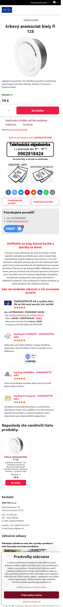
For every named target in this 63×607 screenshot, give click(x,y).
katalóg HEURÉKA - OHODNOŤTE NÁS (33, 374)
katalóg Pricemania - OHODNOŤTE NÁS (33, 397)
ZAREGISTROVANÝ (17, 315)
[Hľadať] (42, 10)
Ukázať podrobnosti (31, 601)
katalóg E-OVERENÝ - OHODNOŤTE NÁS (34, 335)
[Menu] (57, 10)
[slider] (19, 307)
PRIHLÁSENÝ (38, 315)
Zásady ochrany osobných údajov (31, 587)
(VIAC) (39, 318)
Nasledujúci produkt (43, 201)
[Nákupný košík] (50, 10)
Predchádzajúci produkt (15, 201)
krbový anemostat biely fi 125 (15, 458)
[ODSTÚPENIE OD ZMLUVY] (41, 182)
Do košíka (38, 110)
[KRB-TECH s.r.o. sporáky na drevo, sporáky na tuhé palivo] (30, 358)
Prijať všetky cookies (31, 595)
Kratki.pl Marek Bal (18, 129)
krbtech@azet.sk (20, 221)
